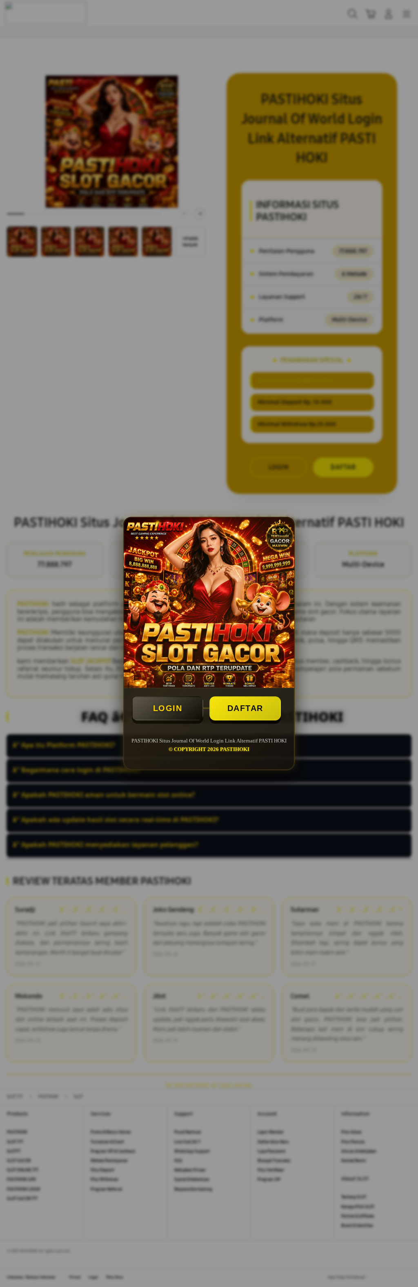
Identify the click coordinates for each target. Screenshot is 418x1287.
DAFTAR (245, 708)
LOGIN (167, 708)
